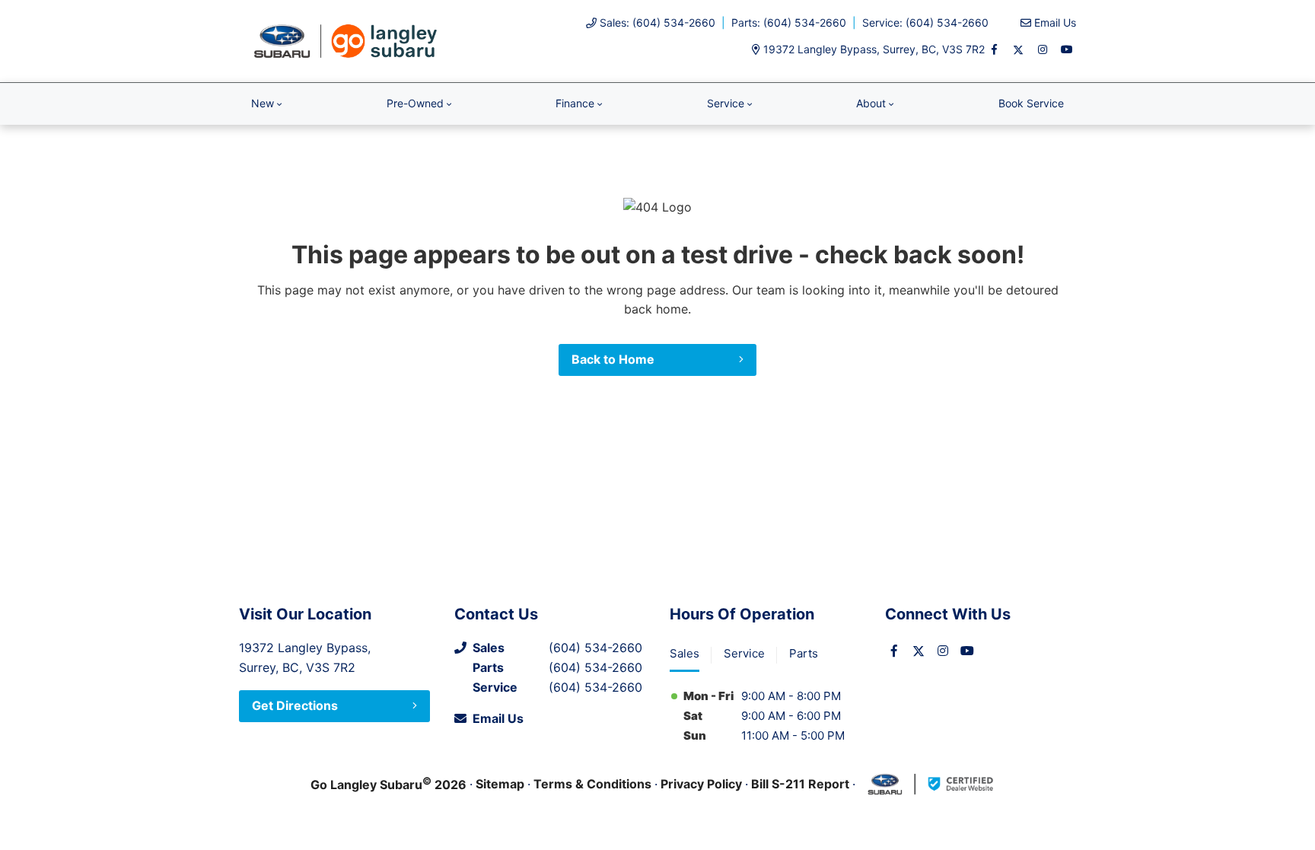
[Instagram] (1042, 49)
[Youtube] (1067, 49)
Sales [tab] (684, 653)
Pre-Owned (415, 103)
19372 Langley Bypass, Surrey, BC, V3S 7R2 (874, 49)
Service (725, 103)
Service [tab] (744, 653)
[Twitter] (1018, 49)
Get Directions (295, 705)
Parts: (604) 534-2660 (788, 22)
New (262, 103)
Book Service (1031, 103)
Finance (575, 103)
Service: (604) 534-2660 (925, 22)
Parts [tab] (803, 653)
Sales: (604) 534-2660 (657, 22)
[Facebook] (994, 49)
